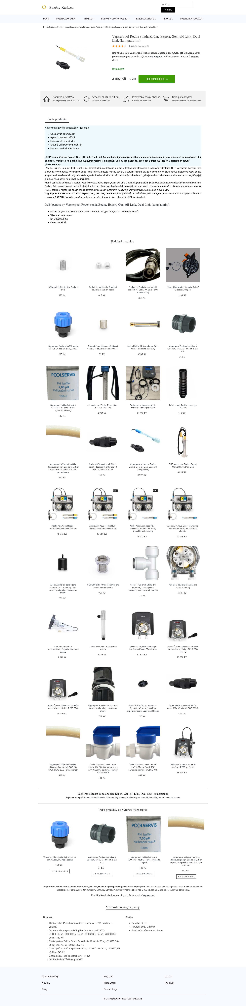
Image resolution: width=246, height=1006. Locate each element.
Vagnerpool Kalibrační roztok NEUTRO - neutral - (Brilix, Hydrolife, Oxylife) (63, 408)
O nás (169, 976)
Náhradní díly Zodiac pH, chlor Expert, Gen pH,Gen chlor (131, 797)
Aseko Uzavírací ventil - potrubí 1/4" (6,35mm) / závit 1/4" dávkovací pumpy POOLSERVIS (142, 767)
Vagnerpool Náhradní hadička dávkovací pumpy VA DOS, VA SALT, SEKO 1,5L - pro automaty (63, 767)
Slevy (45, 989)
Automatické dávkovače (86, 27)
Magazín (108, 976)
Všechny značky (50, 976)
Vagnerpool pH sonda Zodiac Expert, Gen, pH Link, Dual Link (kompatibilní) (143, 467)
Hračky (167, 19)
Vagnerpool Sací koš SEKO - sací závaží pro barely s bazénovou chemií (103, 708)
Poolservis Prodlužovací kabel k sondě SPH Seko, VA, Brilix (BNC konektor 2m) (143, 289)
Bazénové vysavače (190, 19)
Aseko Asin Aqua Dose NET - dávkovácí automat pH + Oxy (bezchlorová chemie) (143, 528)
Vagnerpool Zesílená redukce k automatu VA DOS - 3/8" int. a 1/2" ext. (183, 348)
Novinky (46, 983)
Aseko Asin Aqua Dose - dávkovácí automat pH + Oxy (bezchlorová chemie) (182, 528)
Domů (46, 19)
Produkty (52, 27)
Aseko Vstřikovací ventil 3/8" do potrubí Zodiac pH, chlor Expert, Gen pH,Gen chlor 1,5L (103, 467)
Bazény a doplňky (65, 19)
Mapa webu (110, 983)
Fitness (88, 19)
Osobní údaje (110, 989)
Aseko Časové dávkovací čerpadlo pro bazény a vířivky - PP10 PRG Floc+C (182, 649)
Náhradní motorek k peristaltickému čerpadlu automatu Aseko (63, 649)
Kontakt (169, 983)
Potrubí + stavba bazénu (114, 19)
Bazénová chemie (145, 19)
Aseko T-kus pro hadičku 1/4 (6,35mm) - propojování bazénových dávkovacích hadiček (143, 587)
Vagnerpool (155, 56)
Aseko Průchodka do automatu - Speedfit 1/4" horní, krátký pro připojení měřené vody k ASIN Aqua (143, 708)
